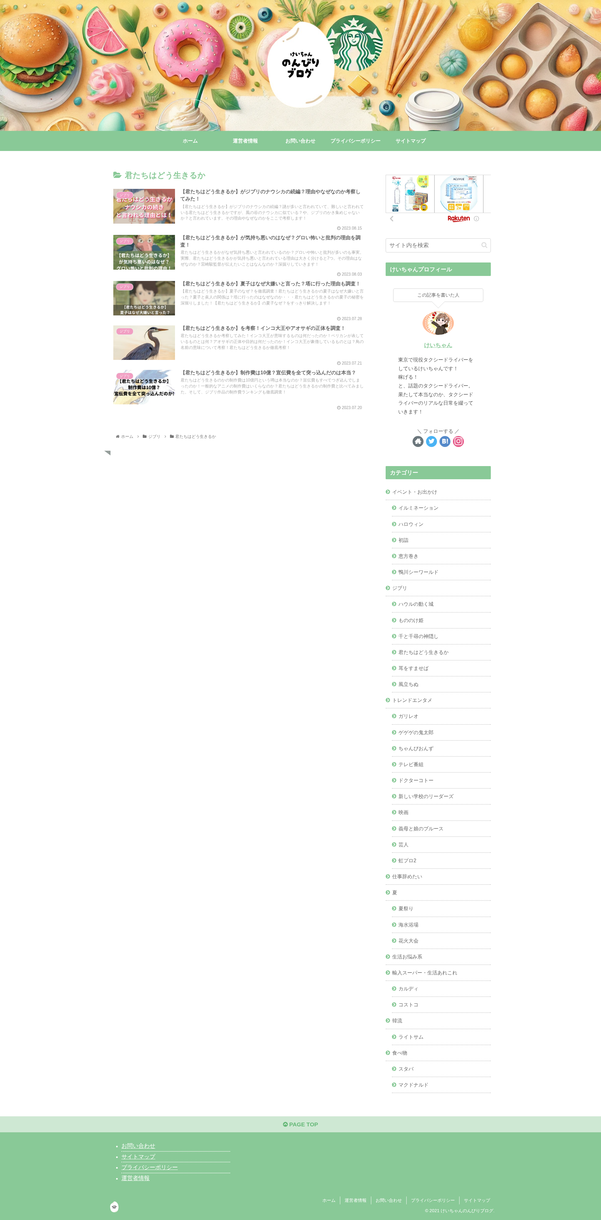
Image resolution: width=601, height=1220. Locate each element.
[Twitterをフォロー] (431, 441)
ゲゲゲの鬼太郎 (416, 732)
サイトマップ (138, 1157)
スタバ (406, 1069)
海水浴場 (408, 924)
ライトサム (411, 1037)
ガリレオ (408, 716)
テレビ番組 (411, 764)
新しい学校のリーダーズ (426, 796)
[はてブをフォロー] (444, 441)
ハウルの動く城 (416, 604)
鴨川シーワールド (418, 572)
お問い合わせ (138, 1146)
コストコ (408, 1004)
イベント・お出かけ (414, 492)
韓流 (397, 1020)
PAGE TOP (303, 1124)
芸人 (403, 844)
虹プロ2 (407, 860)
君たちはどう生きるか (423, 652)
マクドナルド (413, 1085)
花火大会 (408, 940)
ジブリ (399, 588)
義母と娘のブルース (421, 828)
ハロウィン (411, 524)
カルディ (408, 988)
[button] (484, 245)
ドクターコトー (416, 780)
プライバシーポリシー (149, 1167)
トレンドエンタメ (412, 700)
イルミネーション (418, 508)
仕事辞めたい (407, 876)
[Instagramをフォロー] (458, 441)
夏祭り (406, 908)
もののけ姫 (411, 620)
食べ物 (399, 1053)
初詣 (403, 540)
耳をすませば (413, 668)
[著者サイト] (418, 441)
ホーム (329, 1200)
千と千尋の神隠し (418, 636)
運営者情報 (135, 1178)
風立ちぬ (408, 684)
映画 (403, 812)
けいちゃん (438, 345)
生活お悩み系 (407, 956)
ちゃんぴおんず (416, 748)
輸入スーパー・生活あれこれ (424, 972)
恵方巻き (408, 556)
